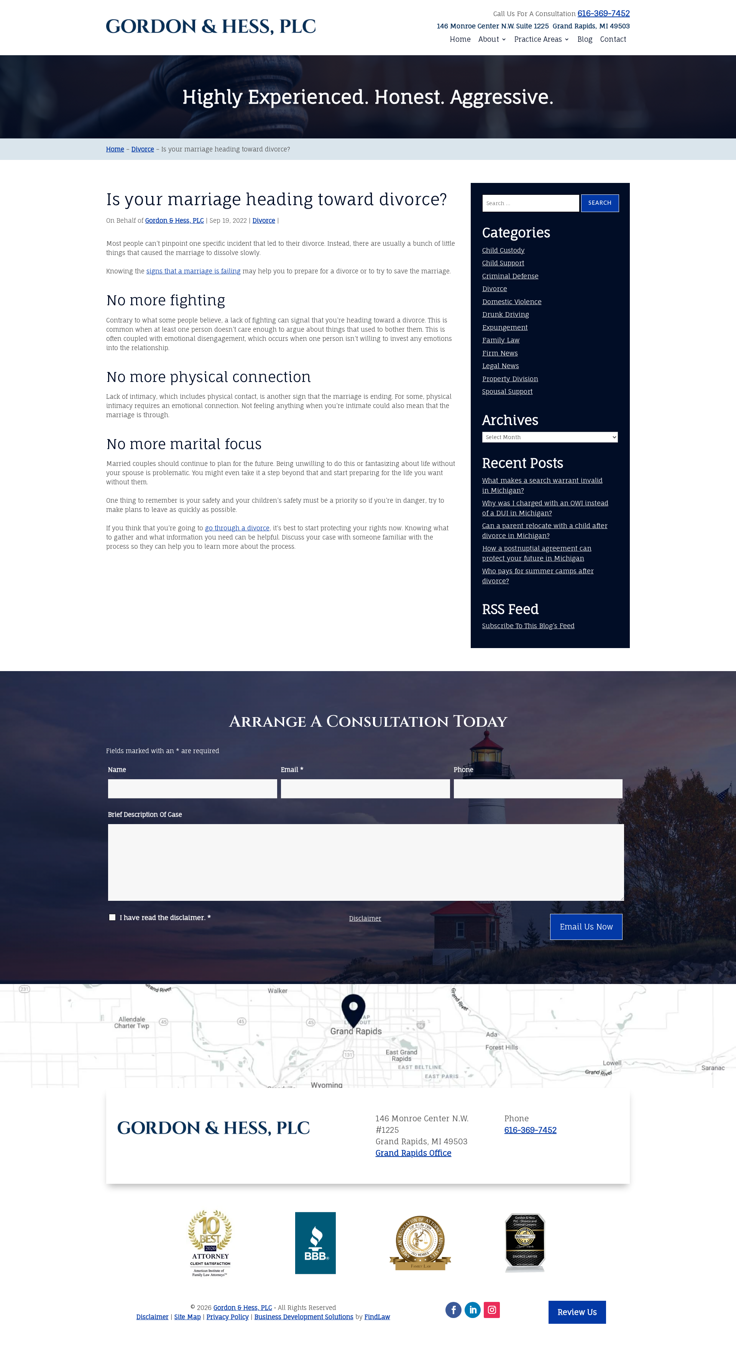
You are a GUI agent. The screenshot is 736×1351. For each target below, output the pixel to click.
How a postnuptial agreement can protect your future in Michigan (536, 553)
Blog (585, 39)
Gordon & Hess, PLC (174, 220)
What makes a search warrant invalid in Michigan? (542, 485)
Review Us (577, 1312)
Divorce (264, 220)
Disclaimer (365, 918)
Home (460, 39)
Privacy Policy (228, 1317)
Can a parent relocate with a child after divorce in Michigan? (545, 531)
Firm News (500, 353)
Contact (613, 39)
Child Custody (503, 250)
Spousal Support (507, 391)
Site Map (187, 1317)
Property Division (510, 379)
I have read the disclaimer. (165, 918)
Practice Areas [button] (538, 39)
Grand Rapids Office (414, 1153)
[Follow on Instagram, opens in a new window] (492, 1310)
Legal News (500, 366)
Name (117, 769)
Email (292, 769)
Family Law (501, 340)
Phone (463, 769)
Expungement (505, 327)
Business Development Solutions (304, 1317)
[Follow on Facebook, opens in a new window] (453, 1310)
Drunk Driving (505, 314)
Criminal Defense (510, 276)
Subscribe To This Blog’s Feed (528, 626)
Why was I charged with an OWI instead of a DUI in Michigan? (545, 508)
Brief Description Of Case (145, 814)
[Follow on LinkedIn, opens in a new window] (473, 1310)
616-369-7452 (604, 13)
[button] (725, 1304)
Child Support (503, 263)
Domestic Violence (512, 302)
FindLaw (377, 1317)
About (488, 39)
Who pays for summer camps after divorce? (538, 576)
